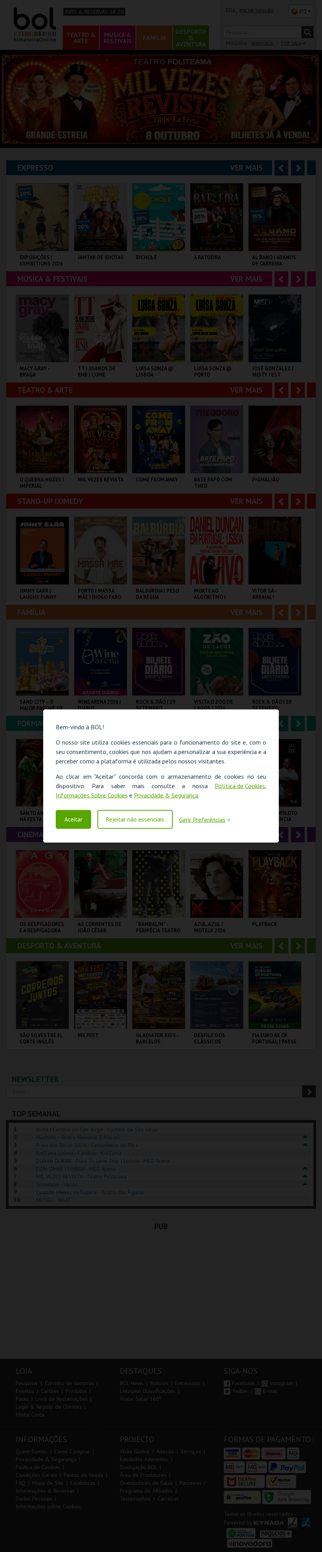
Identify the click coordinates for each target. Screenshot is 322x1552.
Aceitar (73, 819)
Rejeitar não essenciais (135, 819)
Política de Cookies (240, 786)
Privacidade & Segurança (166, 795)
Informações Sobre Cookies (92, 795)
